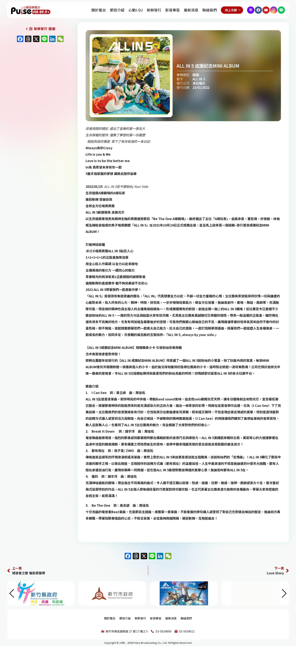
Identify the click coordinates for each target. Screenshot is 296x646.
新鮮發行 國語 (44, 28)
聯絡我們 (209, 9)
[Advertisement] (39, 79)
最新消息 (191, 9)
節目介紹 (117, 9)
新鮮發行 (154, 9)
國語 (196, 74)
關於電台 (98, 9)
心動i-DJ (135, 9)
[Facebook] (258, 10)
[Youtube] (266, 10)
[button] (284, 593)
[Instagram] (273, 10)
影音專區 (172, 9)
